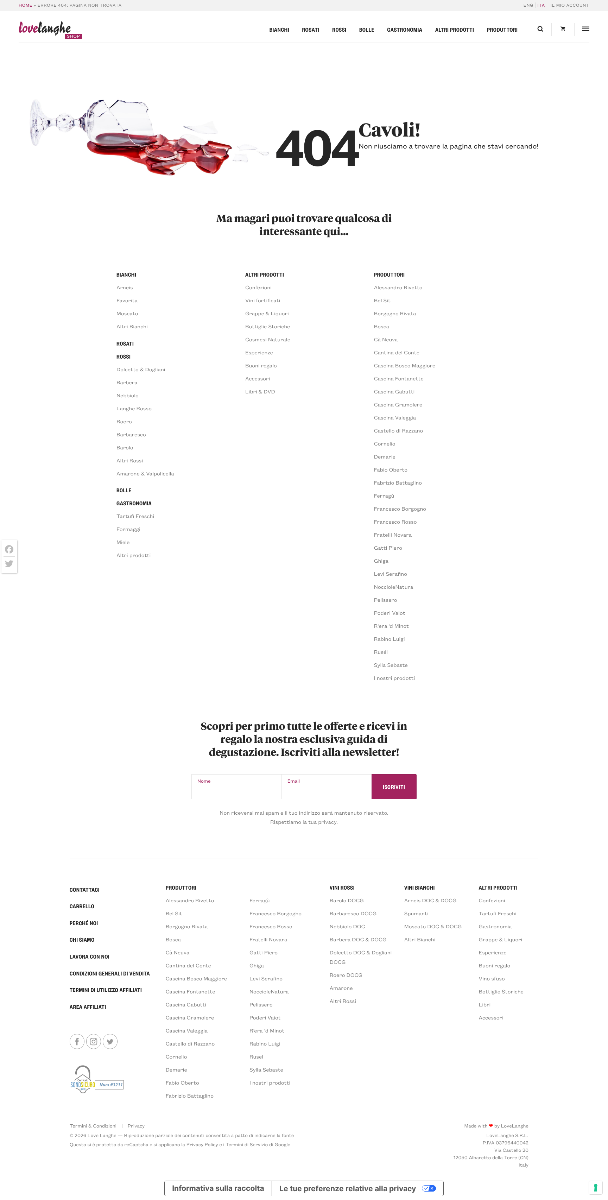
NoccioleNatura (393, 586)
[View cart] (562, 29)
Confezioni (258, 287)
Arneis (124, 287)
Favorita (127, 300)
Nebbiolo (127, 395)
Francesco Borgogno (400, 508)
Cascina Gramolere (398, 404)
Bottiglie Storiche (267, 326)
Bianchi (279, 29)
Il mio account (570, 5)
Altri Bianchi (132, 326)
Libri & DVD (260, 391)
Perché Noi (84, 923)
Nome (204, 780)
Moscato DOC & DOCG (433, 926)
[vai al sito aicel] (98, 1081)
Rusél (381, 651)
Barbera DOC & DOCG (358, 939)
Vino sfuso (492, 978)
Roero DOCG (346, 974)
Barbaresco (131, 434)
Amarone (341, 987)
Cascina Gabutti (394, 391)
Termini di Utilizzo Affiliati (106, 989)
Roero (124, 421)
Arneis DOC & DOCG (430, 900)
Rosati (310, 29)
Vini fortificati (262, 300)
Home (26, 5)
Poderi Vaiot (389, 612)
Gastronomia (404, 29)
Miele (122, 541)
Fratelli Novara (393, 534)
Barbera (127, 382)
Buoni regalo (261, 365)
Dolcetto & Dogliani (140, 369)
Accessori (257, 378)
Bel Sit (382, 300)
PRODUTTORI (181, 887)
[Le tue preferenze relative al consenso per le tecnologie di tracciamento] (595, 1187)
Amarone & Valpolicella (145, 473)
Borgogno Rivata (395, 313)
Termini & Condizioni (93, 1125)
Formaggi (128, 528)
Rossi (339, 29)
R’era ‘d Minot (266, 1030)
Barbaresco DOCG (353, 913)
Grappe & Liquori (267, 313)
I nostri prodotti (394, 677)
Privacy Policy (202, 1144)
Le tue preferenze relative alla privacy (347, 1188)
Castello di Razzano (398, 430)
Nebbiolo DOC (347, 926)
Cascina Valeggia (395, 417)
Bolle (366, 29)
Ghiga (381, 560)
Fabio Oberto (390, 469)
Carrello (82, 906)
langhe (45, 30)
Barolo (124, 447)
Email (293, 780)
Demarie (384, 456)
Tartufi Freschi (135, 515)
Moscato (127, 313)
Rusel (256, 1056)
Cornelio (384, 443)
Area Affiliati (88, 1006)
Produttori (502, 29)
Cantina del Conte (396, 352)
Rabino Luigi (389, 638)
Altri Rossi (129, 460)
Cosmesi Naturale (267, 339)
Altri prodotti (454, 29)
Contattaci (85, 889)
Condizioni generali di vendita (110, 973)
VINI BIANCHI (419, 887)
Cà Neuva (386, 339)
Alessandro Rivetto (398, 287)
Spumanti (416, 913)
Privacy (136, 1125)
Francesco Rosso (395, 521)
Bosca (381, 326)
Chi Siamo (82, 939)
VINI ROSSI (342, 887)
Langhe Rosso (134, 408)
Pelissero (385, 599)
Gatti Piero (388, 547)
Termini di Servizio (247, 1144)
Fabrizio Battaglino (398, 482)
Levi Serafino (390, 573)
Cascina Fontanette (399, 378)
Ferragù (384, 495)
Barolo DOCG (347, 900)
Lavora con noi (89, 956)
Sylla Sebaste (391, 664)
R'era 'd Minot (391, 625)
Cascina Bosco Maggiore (405, 365)
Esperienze (259, 352)
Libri (485, 1004)
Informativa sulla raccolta (218, 1188)
